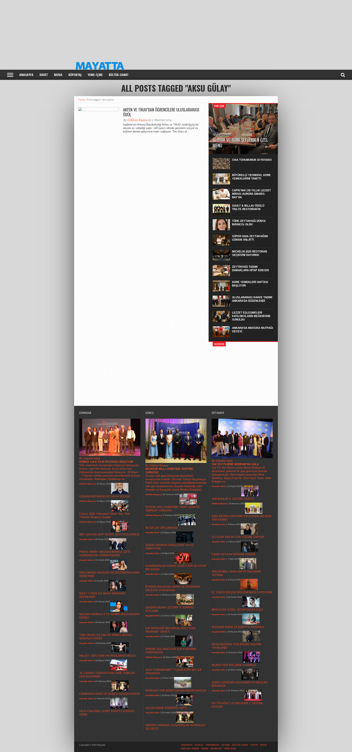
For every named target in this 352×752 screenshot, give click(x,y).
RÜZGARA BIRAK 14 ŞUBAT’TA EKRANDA (238, 627)
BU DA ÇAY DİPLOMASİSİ (161, 527)
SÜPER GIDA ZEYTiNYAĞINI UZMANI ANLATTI (250, 238)
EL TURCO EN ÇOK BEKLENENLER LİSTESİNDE (242, 592)
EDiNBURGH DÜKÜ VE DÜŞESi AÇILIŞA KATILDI (109, 693)
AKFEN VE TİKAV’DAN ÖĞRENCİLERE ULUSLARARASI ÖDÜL (161, 112)
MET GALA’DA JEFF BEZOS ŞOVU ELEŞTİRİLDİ (109, 534)
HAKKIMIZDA (212, 745)
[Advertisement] (122, 28)
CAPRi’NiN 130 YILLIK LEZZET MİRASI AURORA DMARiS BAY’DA (251, 194)
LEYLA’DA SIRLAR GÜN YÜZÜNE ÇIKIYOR (238, 536)
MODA (58, 75)
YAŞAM (204, 748)
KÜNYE (254, 745)
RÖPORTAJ (74, 75)
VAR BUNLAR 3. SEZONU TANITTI (233, 498)
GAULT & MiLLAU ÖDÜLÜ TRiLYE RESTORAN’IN (248, 207)
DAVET (44, 75)
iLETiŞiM (225, 745)
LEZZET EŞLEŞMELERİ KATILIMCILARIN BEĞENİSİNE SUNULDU (251, 316)
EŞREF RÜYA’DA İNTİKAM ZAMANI (233, 554)
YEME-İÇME (95, 75)
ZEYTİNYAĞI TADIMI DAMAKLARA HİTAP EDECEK (250, 268)
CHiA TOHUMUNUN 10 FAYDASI (252, 159)
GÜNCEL (199, 745)
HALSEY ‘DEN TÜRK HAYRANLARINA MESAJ (107, 655)
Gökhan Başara (137, 120)
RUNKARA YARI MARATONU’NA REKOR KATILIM (175, 690)
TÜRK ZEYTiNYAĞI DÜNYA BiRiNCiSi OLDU (249, 222)
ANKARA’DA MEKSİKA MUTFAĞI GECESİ (252, 329)
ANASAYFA (26, 75)
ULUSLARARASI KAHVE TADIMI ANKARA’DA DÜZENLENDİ (252, 299)
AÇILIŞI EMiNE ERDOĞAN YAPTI (166, 707)
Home (81, 99)
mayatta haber (86, 539)
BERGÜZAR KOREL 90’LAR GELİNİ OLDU (237, 609)
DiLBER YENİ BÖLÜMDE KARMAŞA (234, 665)
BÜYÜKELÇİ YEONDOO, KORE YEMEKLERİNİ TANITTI (251, 177)
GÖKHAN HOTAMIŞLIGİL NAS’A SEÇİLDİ (104, 496)
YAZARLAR (216, 748)
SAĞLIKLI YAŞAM (190, 748)
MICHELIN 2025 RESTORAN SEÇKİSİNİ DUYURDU (249, 253)
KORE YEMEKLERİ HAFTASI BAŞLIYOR (250, 284)
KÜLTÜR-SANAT (119, 75)
